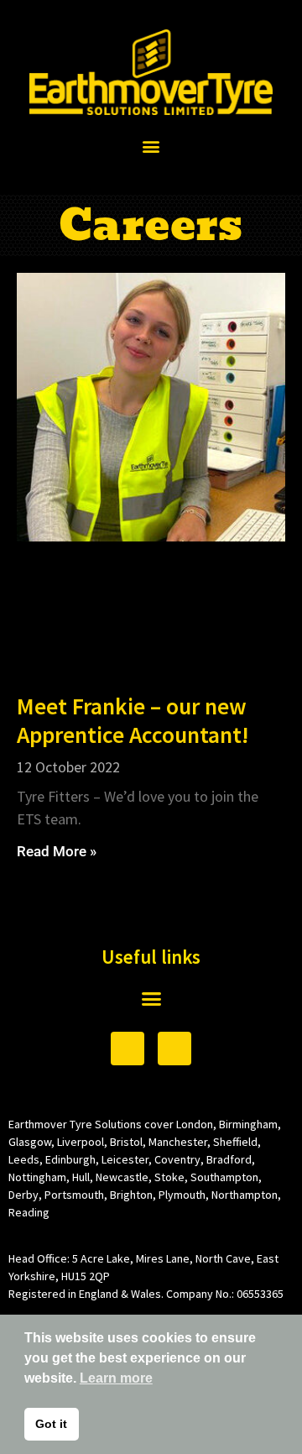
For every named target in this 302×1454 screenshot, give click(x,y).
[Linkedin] (174, 1048)
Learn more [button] (116, 1378)
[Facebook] (127, 1048)
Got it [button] (51, 1423)
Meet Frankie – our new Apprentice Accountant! (133, 720)
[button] (151, 146)
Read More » (56, 851)
